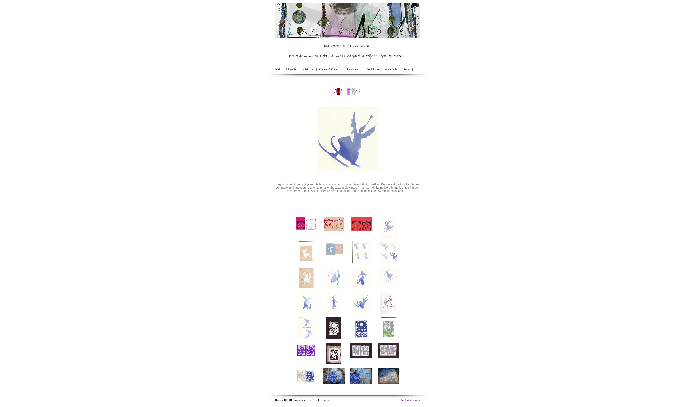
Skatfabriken (352, 69)
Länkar (406, 69)
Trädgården (291, 69)
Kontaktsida (391, 69)
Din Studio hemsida (410, 400)
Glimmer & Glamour (329, 69)
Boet (277, 69)
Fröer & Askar (372, 69)
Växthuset (308, 69)
